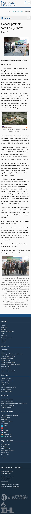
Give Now (3, 329)
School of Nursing (5, 369)
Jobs (2, 333)
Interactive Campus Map (7, 331)
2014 (22, 11)
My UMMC (4, 335)
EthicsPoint (4, 446)
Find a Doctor (4, 385)
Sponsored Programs (6, 407)
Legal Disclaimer (5, 448)
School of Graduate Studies (8, 362)
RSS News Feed (7, 434)
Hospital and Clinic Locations (8, 387)
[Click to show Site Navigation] (29, 2)
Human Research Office (7, 401)
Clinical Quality (5, 383)
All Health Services (6, 378)
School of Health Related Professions (10, 364)
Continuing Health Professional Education (12, 354)
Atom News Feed (7, 436)
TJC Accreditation (5, 455)
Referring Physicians (6, 391)
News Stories (10, 5)
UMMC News (4, 419)
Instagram (6, 430)
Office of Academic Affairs (8, 356)
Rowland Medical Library (7, 358)
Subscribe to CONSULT (7, 421)
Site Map (3, 340)
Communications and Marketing (9, 415)
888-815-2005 (16, 486)
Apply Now (4, 352)
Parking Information (6, 338)
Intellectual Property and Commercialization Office (14, 403)
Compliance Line (5, 444)
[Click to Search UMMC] (25, 2)
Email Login (4, 327)
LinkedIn (5, 432)
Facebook (6, 423)
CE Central (4, 325)
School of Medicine (6, 366)
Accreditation (4, 349)
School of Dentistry (6, 360)
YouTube (5, 428)
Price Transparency (6, 389)
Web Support (4, 457)
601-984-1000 (15, 484)
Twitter (5, 425)
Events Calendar (5, 417)
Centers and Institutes (7, 399)
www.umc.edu (4, 481)
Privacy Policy (5, 452)
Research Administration (7, 405)
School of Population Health (8, 371)
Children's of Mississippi (7, 381)
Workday (3, 342)
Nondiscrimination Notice (7, 450)
